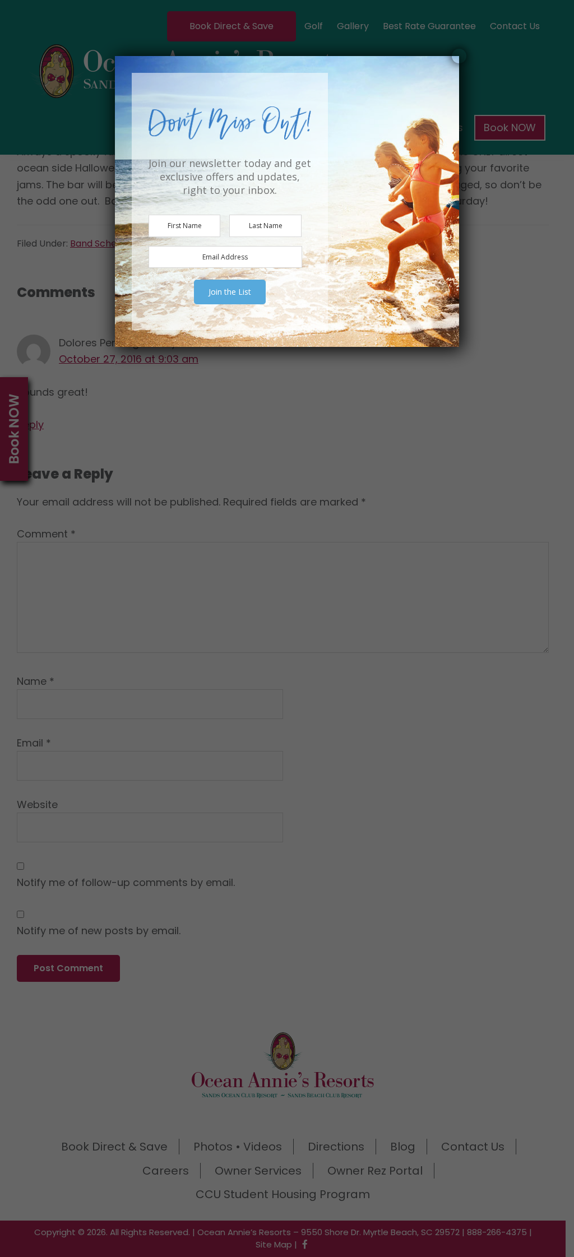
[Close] (459, 56)
